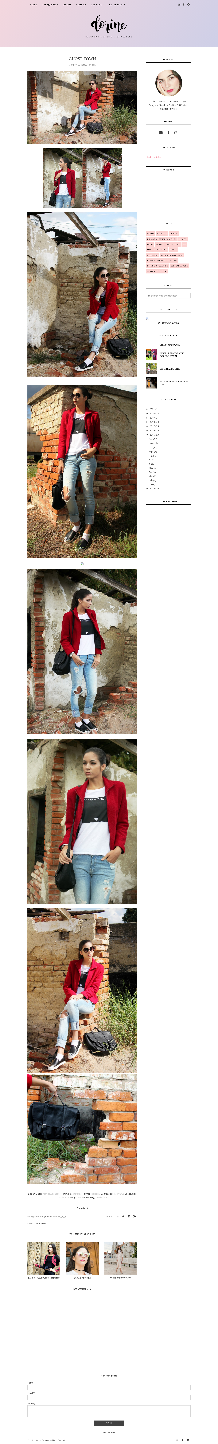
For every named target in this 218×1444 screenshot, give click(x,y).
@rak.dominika (153, 157)
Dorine (38, 1440)
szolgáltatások (179, 266)
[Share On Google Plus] (134, 1216)
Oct (150, 447)
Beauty (183, 239)
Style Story (161, 250)
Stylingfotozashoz (157, 266)
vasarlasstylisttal (157, 271)
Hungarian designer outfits (161, 239)
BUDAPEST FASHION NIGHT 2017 (174, 383)
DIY (184, 244)
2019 (152, 417)
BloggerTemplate (59, 1440)
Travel (173, 250)
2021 (152, 409)
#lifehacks (152, 255)
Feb (151, 480)
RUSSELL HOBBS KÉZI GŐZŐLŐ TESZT (171, 355)
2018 (152, 421)
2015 (152, 434)
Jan (150, 484)
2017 (152, 426)
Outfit (150, 234)
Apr (150, 471)
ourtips (174, 234)
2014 (152, 488)
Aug (151, 455)
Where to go (173, 244)
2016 (152, 430)
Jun (150, 463)
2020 (152, 413)
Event (150, 244)
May (151, 467)
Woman (159, 244)
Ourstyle (41, 1223)
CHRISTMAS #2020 (168, 323)
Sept (151, 451)
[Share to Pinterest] (129, 1216)
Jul (150, 459)
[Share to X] (123, 1216)
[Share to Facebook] (117, 1216)
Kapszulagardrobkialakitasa (162, 260)
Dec (151, 438)
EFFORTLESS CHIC (169, 368)
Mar (151, 476)
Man (149, 250)
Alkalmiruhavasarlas (172, 255)
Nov (151, 443)
